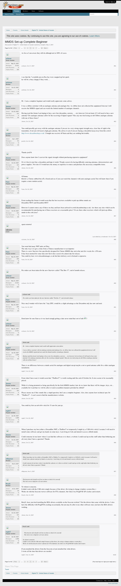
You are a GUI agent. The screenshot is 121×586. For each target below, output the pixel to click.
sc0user (8, 58)
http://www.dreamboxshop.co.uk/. (33, 133)
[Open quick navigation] (114, 30)
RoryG (8, 484)
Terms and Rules (113, 583)
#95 (115, 418)
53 (18, 141)
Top (113, 580)
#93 (115, 371)
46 (18, 358)
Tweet (7, 569)
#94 (115, 398)
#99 (115, 515)
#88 (115, 239)
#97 (115, 471)
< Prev (15, 48)
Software (41, 11)
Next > (46, 48)
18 (18, 490)
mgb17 (8, 348)
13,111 (17, 65)
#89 (115, 259)
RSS (116, 580)
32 (42, 48)
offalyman (9, 459)
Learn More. (94, 36)
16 (18, 145)
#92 (115, 331)
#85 (115, 168)
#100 (114, 555)
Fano (7, 182)
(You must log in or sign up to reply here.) (104, 561)
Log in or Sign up (110, 1)
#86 (115, 189)
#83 (115, 121)
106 (18, 189)
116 (18, 69)
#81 (115, 66)
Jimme (8, 106)
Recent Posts (20, 14)
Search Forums (9, 14)
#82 (115, 90)
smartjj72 (42, 44)
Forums (16, 11)
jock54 (8, 134)
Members (25, 11)
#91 (115, 307)
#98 (115, 495)
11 (18, 93)
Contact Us (99, 580)
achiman (9, 82)
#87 (115, 216)
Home (9, 11)
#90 (115, 283)
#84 (115, 141)
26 (18, 117)
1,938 (17, 354)
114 (18, 113)
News (33, 11)
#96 (115, 442)
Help (105, 580)
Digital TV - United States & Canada (23, 44)
